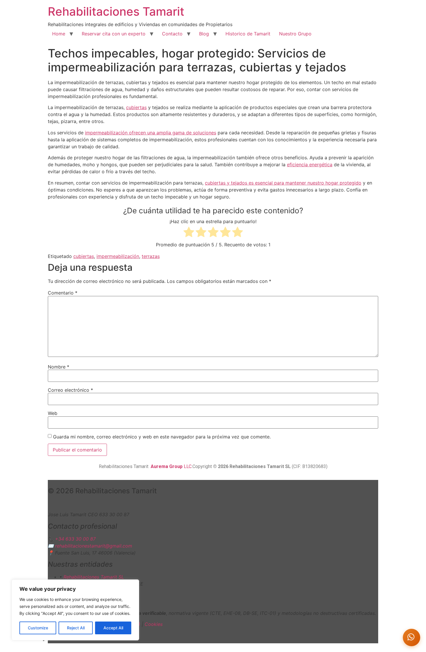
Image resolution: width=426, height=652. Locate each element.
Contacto (172, 34)
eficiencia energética (309, 164)
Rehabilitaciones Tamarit (116, 11)
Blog (204, 34)
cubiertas (136, 107)
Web (52, 413)
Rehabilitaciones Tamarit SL (93, 577)
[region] (75, 609)
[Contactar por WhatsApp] (411, 637)
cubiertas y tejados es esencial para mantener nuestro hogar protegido (283, 183)
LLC (171, 466)
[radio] (188, 233)
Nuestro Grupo (295, 34)
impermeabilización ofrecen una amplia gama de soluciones (150, 133)
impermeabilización (118, 256)
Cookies (154, 624)
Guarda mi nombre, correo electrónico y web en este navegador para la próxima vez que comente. (162, 436)
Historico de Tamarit (247, 34)
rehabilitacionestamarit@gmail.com (93, 546)
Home (58, 34)
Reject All (76, 627)
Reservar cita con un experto (113, 34)
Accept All (113, 627)
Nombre (58, 366)
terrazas (151, 256)
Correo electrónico (70, 390)
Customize (38, 627)
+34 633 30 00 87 (75, 539)
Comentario (62, 292)
